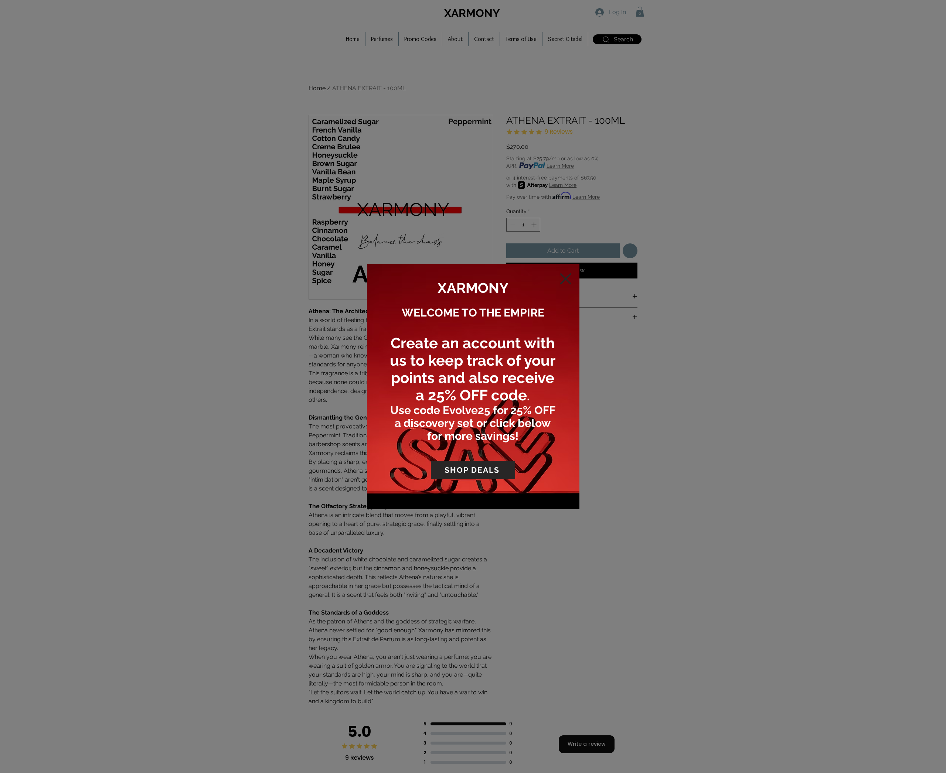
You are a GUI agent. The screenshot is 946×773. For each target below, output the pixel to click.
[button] (565, 278)
